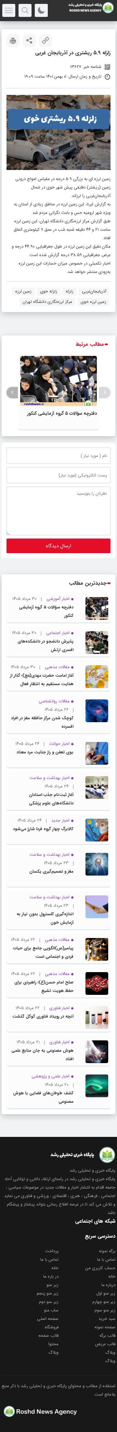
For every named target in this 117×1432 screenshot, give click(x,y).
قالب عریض (105, 1344)
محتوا (53, 1344)
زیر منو (52, 1285)
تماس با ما (106, 1259)
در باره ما (50, 1276)
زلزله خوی (48, 291)
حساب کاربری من (100, 1268)
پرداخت (51, 1251)
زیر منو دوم (48, 1301)
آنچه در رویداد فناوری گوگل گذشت (42, 1016)
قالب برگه (107, 1335)
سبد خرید (106, 1318)
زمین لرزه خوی (93, 301)
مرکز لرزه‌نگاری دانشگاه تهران (47, 301)
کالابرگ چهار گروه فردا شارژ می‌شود (43, 829)
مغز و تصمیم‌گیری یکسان (51, 871)
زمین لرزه (23, 291)
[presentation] (104, 392)
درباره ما (108, 1285)
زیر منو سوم (105, 1310)
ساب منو (51, 1310)
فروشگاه (51, 1327)
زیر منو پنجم (47, 1293)
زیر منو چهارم (103, 1301)
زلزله (69, 291)
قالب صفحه (48, 1335)
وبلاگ (110, 1352)
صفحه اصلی (47, 1318)
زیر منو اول (105, 1293)
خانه (54, 1268)
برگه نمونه (107, 1251)
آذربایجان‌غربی (94, 291)
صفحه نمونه (105, 1327)
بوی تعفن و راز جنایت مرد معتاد (45, 752)
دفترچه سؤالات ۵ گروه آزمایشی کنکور (62, 413)
